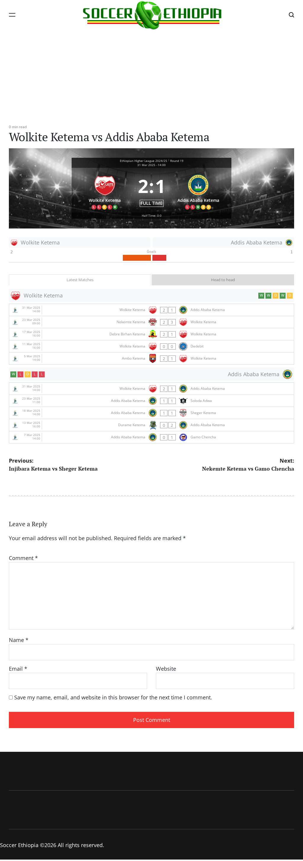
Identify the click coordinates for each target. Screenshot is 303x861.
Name (18, 639)
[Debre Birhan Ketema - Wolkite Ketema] (151, 334)
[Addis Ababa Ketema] (198, 190)
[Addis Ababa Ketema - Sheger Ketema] (151, 413)
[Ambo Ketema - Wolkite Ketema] (151, 358)
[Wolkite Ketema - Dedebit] (151, 346)
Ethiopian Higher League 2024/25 (143, 161)
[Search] (291, 15)
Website (166, 668)
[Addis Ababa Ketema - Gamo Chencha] (151, 437)
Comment (23, 557)
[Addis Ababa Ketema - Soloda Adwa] (151, 401)
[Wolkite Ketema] (105, 190)
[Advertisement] (151, 74)
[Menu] (12, 15)
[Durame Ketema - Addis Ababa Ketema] (151, 425)
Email (18, 668)
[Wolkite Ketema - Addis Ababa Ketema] (151, 310)
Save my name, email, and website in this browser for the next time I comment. (113, 697)
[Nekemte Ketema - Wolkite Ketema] (151, 322)
